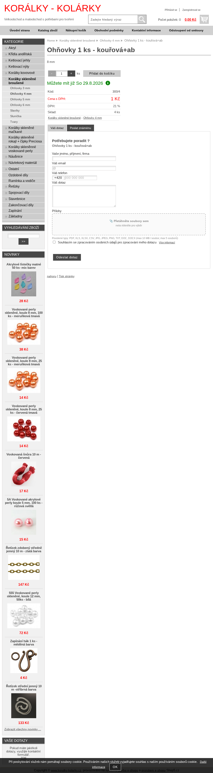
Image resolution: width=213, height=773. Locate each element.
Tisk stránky (66, 276)
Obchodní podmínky (109, 30)
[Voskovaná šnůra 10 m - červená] (24, 474)
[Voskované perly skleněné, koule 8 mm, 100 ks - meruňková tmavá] (24, 332)
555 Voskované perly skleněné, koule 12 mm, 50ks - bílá (24, 596)
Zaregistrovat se (191, 10)
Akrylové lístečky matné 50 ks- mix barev (23, 266)
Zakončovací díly (21, 205)
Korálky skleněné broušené (64, 118)
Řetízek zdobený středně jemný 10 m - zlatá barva (24, 549)
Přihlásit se (171, 10)
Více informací (167, 242)
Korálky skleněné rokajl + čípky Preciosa (25, 139)
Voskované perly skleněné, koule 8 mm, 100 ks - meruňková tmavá (24, 313)
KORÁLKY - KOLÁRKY (52, 8)
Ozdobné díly (18, 175)
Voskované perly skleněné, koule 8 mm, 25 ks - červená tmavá (24, 409)
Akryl (12, 48)
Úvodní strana (20, 30)
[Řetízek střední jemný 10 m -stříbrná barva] (24, 706)
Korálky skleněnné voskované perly (22, 149)
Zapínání (15, 210)
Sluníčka (15, 116)
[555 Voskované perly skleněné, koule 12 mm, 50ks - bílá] (24, 616)
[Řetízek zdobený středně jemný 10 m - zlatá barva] (24, 567)
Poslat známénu (80, 128)
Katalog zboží (47, 30)
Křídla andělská (20, 54)
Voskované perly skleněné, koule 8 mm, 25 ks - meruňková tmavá (24, 361)
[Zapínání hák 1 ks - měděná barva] (24, 661)
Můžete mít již (75, 83)
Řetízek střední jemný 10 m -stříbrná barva (24, 688)
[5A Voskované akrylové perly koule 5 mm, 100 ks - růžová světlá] (24, 522)
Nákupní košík (76, 30)
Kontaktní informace (146, 30)
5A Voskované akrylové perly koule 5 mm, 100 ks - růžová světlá (23, 503)
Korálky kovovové (22, 73)
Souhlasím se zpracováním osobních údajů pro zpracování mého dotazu (107, 242)
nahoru (51, 276)
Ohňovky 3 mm (20, 88)
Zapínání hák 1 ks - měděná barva (23, 642)
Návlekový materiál (23, 162)
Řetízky (14, 186)
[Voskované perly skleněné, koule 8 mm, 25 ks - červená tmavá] (24, 429)
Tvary (14, 121)
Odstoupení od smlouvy (186, 30)
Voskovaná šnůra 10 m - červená (23, 456)
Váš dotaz (57, 128)
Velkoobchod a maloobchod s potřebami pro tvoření (39, 19)
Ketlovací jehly (19, 60)
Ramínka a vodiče (22, 181)
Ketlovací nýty (19, 66)
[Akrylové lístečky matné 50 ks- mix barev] (24, 284)
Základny (15, 216)
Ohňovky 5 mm (20, 99)
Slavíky (15, 110)
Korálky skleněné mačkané (21, 130)
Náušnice (16, 156)
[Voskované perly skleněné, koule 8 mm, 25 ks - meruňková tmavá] (24, 381)
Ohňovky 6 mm (20, 105)
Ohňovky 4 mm (92, 118)
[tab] (57, 128)
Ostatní (14, 169)
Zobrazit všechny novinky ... (22, 729)
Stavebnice (17, 199)
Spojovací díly (19, 192)
